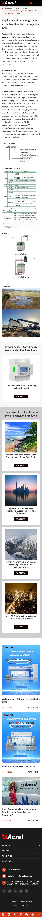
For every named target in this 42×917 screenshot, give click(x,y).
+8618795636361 (14, 870)
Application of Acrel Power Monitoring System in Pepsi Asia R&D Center (21, 511)
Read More (20, 396)
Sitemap (15, 905)
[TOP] (39, 914)
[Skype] (3, 914)
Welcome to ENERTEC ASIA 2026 (18, 766)
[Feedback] (33, 914)
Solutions (6, 850)
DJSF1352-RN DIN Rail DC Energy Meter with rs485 (21, 386)
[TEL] (15, 914)
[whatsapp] (21, 914)
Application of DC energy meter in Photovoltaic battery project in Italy (21, 12)
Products (6, 845)
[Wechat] (27, 914)
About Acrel (15, 8)
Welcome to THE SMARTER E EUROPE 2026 (21, 700)
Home (7, 8)
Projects (25, 8)
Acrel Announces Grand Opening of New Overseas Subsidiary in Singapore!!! (19, 812)
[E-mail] (9, 914)
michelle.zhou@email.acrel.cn (19, 876)
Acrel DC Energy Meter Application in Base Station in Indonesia (21, 617)
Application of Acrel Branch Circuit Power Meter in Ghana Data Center (21, 455)
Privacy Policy (25, 905)
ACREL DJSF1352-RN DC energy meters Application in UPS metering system (21, 564)
